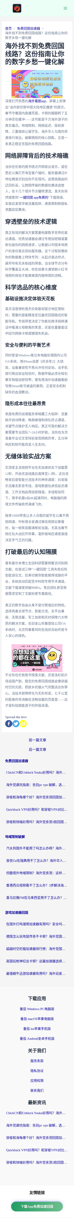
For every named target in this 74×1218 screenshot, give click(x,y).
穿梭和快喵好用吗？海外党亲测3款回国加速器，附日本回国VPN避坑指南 (37, 822)
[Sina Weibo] (23, 723)
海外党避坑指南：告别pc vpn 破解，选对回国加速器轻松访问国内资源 (37, 785)
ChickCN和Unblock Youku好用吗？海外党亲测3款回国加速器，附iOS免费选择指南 (37, 772)
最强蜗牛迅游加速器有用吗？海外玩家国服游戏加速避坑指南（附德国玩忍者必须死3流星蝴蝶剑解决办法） (37, 973)
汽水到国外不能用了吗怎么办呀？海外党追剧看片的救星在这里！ (37, 848)
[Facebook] (8, 723)
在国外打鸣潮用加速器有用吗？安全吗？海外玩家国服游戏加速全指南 (37, 924)
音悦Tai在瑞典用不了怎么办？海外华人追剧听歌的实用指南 (37, 860)
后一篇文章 (37, 749)
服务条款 (37, 1061)
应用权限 (37, 1080)
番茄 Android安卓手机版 (37, 1038)
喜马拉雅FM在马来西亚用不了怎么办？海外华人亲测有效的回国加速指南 (37, 897)
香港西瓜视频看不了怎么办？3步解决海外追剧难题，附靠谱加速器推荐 (37, 885)
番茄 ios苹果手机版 (37, 1029)
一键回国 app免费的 (34, 197)
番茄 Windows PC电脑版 (37, 1009)
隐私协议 (37, 1071)
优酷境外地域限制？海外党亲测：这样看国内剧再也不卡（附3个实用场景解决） (37, 873)
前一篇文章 (37, 740)
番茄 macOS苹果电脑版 (37, 1019)
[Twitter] (16, 723)
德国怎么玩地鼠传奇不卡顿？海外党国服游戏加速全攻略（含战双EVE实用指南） (37, 936)
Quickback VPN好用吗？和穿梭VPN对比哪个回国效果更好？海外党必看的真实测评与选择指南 (37, 809)
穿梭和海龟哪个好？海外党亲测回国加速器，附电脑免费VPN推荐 (37, 797)
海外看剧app (37, 101)
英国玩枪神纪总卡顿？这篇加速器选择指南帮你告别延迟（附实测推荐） (37, 961)
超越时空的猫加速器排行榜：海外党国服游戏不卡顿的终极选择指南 (37, 949)
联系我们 (37, 1090)
